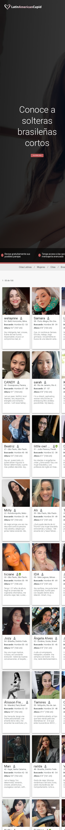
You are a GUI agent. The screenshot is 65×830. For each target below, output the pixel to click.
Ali (36, 510)
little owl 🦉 (42, 446)
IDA (36, 574)
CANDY (9, 382)
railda (38, 766)
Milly (8, 510)
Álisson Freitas (14, 702)
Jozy (7, 638)
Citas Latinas (25, 267)
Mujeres (41, 267)
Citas (53, 267)
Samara (39, 318)
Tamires (40, 702)
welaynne (11, 318)
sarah (38, 382)
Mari (7, 766)
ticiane (9, 574)
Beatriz (9, 446)
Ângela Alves (43, 638)
